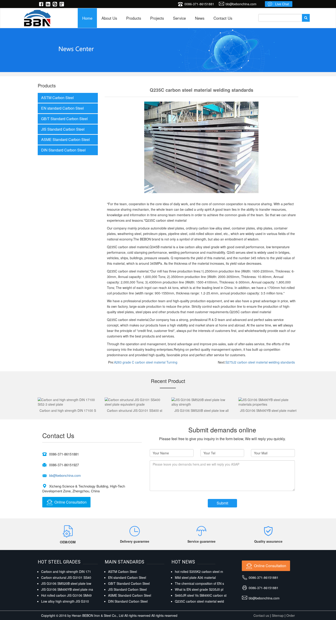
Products (133, 18)
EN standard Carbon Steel (62, 108)
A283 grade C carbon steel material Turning (145, 362)
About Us (109, 18)
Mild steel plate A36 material (195, 577)
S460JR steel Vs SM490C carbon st (201, 595)
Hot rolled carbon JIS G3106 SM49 (66, 595)
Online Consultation (70, 502)
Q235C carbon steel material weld (199, 601)
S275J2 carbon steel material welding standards (260, 362)
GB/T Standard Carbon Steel (64, 118)
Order (290, 615)
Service (179, 18)
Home (87, 18)
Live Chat (282, 4)
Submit (222, 503)
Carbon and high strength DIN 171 (66, 571)
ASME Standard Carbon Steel (65, 139)
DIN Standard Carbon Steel (63, 150)
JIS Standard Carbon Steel (63, 129)
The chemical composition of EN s (199, 583)
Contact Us (222, 18)
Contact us (261, 615)
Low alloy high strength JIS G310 (65, 601)
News (199, 18)
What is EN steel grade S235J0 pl (199, 589)
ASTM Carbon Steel (57, 97)
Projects (157, 18)
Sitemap (278, 615)
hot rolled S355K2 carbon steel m (199, 571)
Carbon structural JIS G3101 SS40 (66, 577)
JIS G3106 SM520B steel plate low (66, 583)
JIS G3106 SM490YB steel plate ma (67, 589)
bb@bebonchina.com (241, 4)
